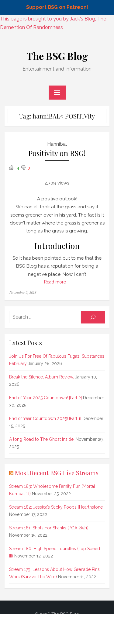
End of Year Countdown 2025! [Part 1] (45, 418)
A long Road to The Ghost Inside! (41, 439)
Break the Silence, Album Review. (41, 376)
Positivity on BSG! (57, 153)
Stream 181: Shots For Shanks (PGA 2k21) (48, 527)
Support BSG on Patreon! (57, 7)
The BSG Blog (57, 55)
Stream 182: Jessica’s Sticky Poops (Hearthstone (56, 507)
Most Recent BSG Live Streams (56, 473)
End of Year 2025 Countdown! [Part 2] (45, 397)
